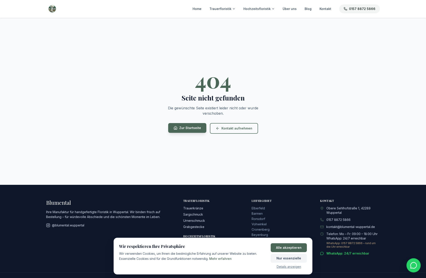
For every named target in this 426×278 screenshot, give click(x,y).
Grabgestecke (193, 227)
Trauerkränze (193, 208)
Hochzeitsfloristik (257, 9)
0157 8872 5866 (362, 9)
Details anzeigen (289, 266)
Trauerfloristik (220, 9)
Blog (308, 9)
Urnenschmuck (194, 220)
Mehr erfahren (220, 259)
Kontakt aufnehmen (236, 128)
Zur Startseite (190, 128)
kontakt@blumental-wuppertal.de (350, 227)
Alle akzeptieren (289, 247)
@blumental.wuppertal (68, 225)
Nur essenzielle (288, 258)
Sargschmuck (193, 214)
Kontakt (325, 9)
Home (197, 9)
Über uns (290, 9)
